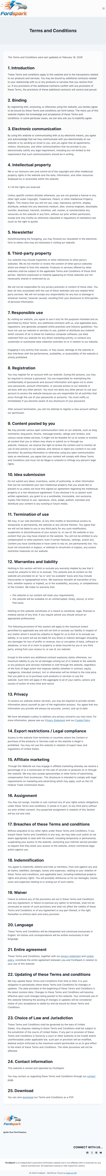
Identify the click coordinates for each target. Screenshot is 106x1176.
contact (91, 1076)
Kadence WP (71, 1173)
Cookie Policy (82, 720)
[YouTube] (101, 1153)
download (28, 1097)
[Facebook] (87, 1153)
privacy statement (71, 956)
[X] (92, 1153)
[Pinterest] (96, 1153)
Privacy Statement (55, 720)
